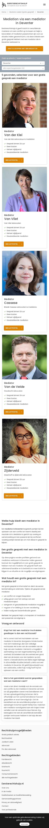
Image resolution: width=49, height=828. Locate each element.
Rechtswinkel (7, 738)
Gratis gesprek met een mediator (22, 48)
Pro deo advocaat (9, 749)
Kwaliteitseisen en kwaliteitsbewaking (16, 795)
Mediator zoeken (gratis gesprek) (21, 12)
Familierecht (7, 759)
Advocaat (5, 745)
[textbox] (22, 68)
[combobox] (23, 63)
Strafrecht (6, 767)
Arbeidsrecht (7, 763)
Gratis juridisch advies (10, 734)
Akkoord (24, 824)
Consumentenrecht (10, 774)
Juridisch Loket (7, 742)
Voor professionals (9, 810)
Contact (5, 806)
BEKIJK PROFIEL (12, 160)
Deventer (40, 12)
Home (4, 12)
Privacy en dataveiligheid (12, 802)
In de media (6, 791)
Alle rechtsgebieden (10, 777)
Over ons (5, 788)
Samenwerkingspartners (11, 799)
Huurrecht (6, 770)
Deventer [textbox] (7, 63)
